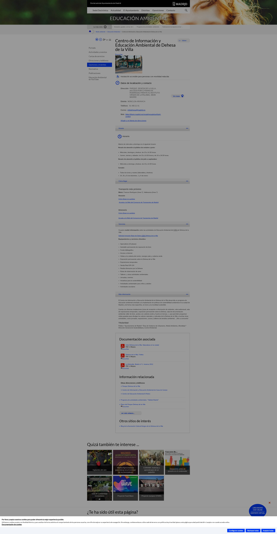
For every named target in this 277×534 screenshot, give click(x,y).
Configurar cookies (236, 530)
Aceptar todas (268, 530)
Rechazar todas (253, 530)
